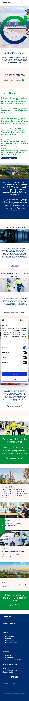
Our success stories (11, 642)
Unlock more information (14, 406)
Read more (14, 265)
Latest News (9, 93)
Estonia (21, 669)
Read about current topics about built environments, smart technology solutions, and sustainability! (14, 585)
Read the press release (14, 216)
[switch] (25, 352)
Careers (8, 638)
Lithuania (16, 670)
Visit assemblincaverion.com (14, 458)
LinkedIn (11, 606)
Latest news (10, 640)
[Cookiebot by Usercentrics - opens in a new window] (20, 320)
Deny (14, 379)
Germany (5, 670)
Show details (20, 369)
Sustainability (10, 636)
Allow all (14, 374)
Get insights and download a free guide (14, 312)
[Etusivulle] (6, 3)
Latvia (11, 670)
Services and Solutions (9, 623)
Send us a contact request (13, 659)
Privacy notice (16, 693)
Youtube (18, 606)
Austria (5, 669)
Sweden (11, 672)
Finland (16, 669)
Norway (5, 672)
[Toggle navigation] (27, 3)
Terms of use (8, 693)
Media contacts (10, 657)
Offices (8, 655)
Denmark (10, 669)
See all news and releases (9, 158)
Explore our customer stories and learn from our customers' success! (14, 524)
